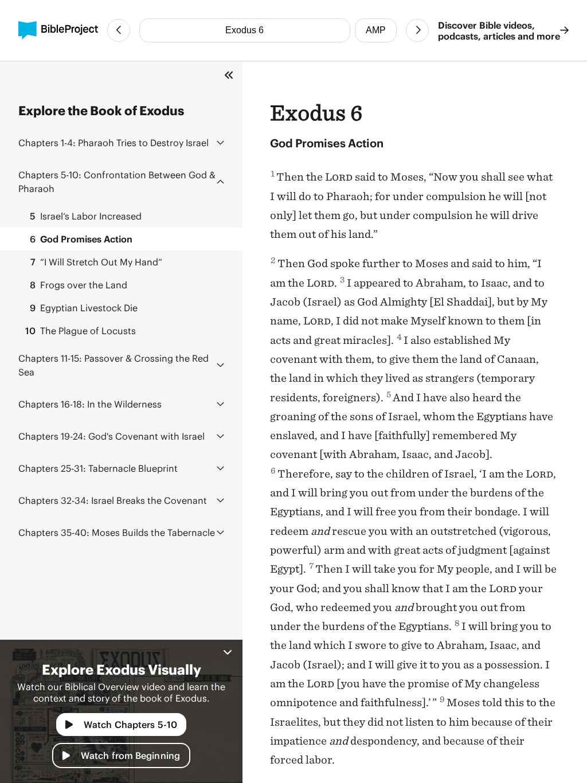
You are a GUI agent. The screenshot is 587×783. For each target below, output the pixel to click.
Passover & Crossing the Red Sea (113, 365)
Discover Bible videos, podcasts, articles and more (499, 30)
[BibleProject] (58, 30)
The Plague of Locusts (80, 330)
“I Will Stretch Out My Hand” (96, 261)
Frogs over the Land (78, 284)
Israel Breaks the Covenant (112, 500)
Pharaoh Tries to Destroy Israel (113, 142)
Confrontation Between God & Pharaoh (117, 181)
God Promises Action (81, 238)
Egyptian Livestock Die (84, 307)
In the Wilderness (90, 403)
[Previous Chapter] (118, 30)
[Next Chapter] (417, 30)
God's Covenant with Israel (111, 435)
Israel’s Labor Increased (86, 215)
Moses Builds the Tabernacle (116, 532)
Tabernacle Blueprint (98, 468)
